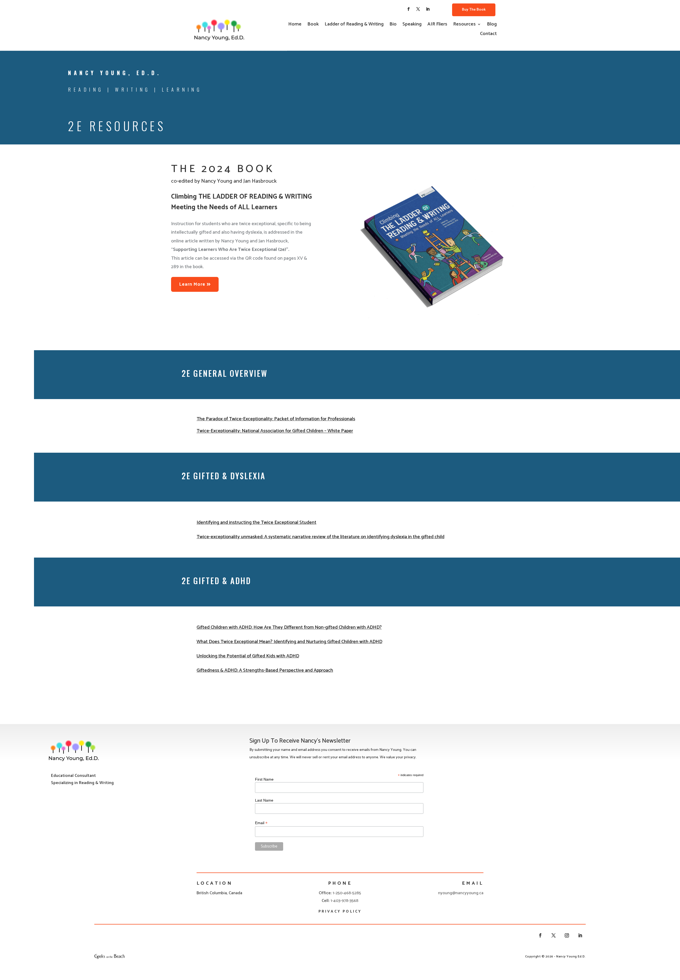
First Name (264, 779)
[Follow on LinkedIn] (427, 9)
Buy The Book (474, 10)
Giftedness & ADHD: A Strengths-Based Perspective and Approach (265, 670)
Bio (393, 25)
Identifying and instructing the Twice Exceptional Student (256, 523)
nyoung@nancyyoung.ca (460, 893)
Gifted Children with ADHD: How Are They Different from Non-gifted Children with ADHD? (289, 627)
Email (261, 822)
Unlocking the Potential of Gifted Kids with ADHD (248, 656)
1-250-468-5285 (347, 893)
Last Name (264, 800)
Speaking (412, 25)
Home (294, 25)
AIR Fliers (437, 25)
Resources (464, 25)
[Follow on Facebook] (408, 9)
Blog (492, 25)
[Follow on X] (418, 9)
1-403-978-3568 (344, 900)
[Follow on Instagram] (566, 935)
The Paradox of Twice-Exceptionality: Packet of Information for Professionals (276, 419)
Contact (488, 35)
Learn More (192, 284)
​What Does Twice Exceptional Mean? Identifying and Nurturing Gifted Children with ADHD (289, 642)
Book (313, 25)
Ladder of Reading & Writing (354, 25)
